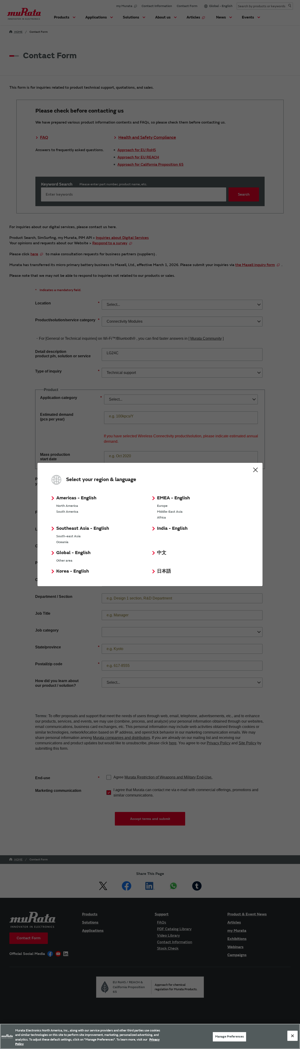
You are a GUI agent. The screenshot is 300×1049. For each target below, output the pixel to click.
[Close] (292, 1036)
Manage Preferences (229, 1036)
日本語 (164, 571)
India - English (172, 528)
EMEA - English (173, 498)
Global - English (73, 553)
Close (255, 470)
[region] (150, 1036)
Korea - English (72, 571)
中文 (161, 553)
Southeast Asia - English (82, 528)
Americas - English (76, 498)
